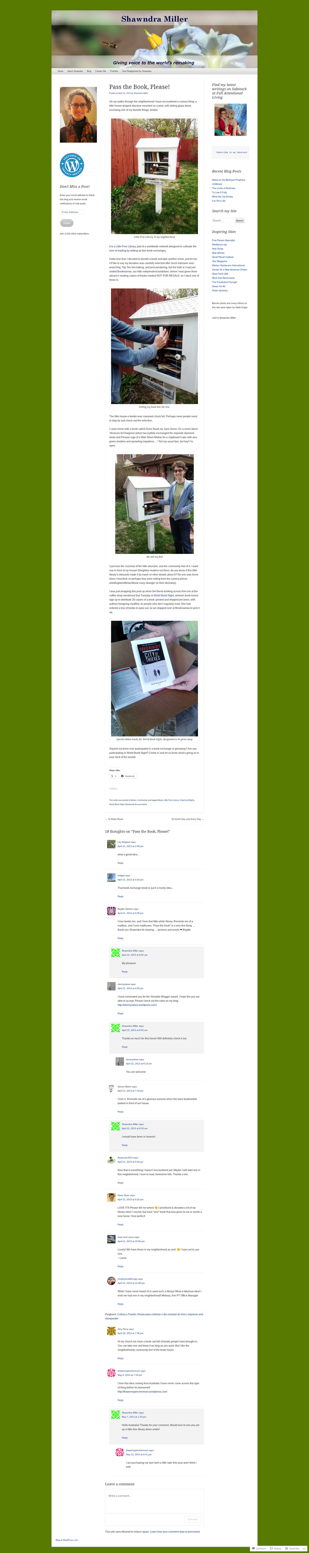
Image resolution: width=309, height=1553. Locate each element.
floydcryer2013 (125, 1157)
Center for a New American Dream (229, 269)
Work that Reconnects (223, 277)
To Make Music (114, 819)
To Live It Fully (219, 192)
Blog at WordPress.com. (67, 1540)
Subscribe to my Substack (231, 152)
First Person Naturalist (223, 240)
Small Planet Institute (223, 257)
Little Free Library (126, 246)
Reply (120, 863)
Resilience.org (219, 244)
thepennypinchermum (129, 1371)
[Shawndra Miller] (155, 39)
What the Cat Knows (222, 196)
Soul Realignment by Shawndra (136, 71)
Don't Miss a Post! (75, 187)
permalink (142, 804)
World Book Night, (164, 595)
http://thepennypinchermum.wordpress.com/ (142, 1391)
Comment (193, 1519)
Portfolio (114, 71)
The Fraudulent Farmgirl (224, 282)
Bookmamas (124, 271)
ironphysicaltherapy (127, 1279)
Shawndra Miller (141, 93)
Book (160, 800)
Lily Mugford (124, 842)
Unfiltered (217, 184)
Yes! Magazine (219, 261)
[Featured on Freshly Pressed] (72, 176)
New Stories (218, 252)
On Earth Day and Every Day (188, 819)
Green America (220, 290)
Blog (89, 71)
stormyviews (124, 984)
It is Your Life (218, 200)
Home (60, 71)
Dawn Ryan (123, 1195)
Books (133, 800)
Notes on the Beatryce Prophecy (228, 179)
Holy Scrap (217, 248)
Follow (67, 223)
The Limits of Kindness (223, 188)
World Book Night (117, 804)
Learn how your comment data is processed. (175, 1531)
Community (142, 800)
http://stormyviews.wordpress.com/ (137, 1005)
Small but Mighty (187, 800)
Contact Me (100, 71)
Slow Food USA (220, 273)
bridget (121, 875)
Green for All (218, 286)
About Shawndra (75, 71)
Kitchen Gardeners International (228, 265)
